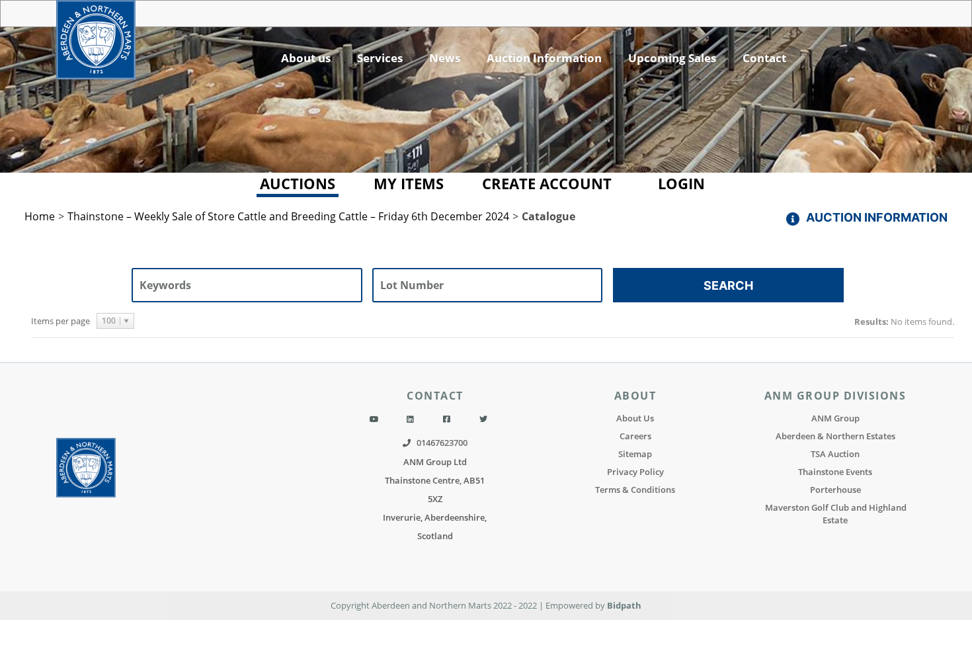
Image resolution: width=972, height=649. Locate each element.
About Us (635, 418)
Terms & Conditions (635, 490)
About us (306, 57)
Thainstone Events (835, 472)
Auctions (297, 183)
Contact (764, 57)
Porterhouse (835, 490)
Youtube (374, 419)
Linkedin (410, 419)
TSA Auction (835, 454)
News (444, 57)
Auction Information (544, 57)
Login (681, 183)
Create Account (547, 183)
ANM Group (835, 418)
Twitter (483, 419)
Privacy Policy (635, 472)
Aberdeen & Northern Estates (835, 436)
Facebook (446, 419)
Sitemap (635, 454)
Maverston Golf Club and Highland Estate (836, 513)
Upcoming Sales (672, 57)
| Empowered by (573, 605)
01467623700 (442, 443)
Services (380, 57)
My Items (409, 183)
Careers (635, 436)
